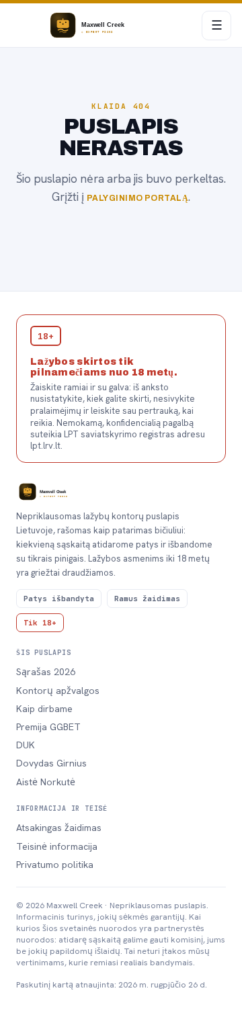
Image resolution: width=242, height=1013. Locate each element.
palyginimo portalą (138, 198)
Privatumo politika (54, 864)
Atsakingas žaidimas (59, 828)
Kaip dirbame (44, 709)
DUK (25, 745)
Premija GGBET (48, 727)
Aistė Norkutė (45, 782)
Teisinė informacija (56, 846)
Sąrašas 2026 (45, 672)
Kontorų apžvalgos (57, 691)
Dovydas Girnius (51, 763)
